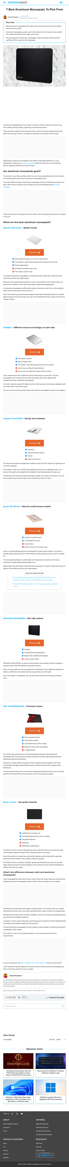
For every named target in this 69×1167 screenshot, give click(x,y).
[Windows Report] (17, 2)
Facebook (12, 1114)
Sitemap (38, 1147)
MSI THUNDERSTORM (13, 706)
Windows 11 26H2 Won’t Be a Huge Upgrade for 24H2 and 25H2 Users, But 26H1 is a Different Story (18, 1099)
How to (5, 1150)
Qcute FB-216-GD (11, 506)
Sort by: (52, 1040)
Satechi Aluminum (12, 228)
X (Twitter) (17, 1114)
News (5, 1143)
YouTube (22, 1114)
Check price (33, 252)
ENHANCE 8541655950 (14, 618)
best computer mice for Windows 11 (33, 963)
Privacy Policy (40, 1150)
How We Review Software (44, 1135)
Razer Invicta (9, 802)
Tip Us (5, 1131)
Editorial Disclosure (42, 1128)
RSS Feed (39, 1143)
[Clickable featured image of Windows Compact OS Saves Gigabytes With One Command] (51, 1087)
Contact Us (6, 1128)
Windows (6, 1158)
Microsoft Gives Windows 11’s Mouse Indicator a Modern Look (51, 1072)
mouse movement (28, 163)
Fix (4, 1147)
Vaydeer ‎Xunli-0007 (13, 418)
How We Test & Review (43, 1131)
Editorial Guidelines (42, 1124)
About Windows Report (10, 1124)
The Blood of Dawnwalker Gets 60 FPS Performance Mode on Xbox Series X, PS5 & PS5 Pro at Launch (18, 1073)
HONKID (7, 327)
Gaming (5, 1154)
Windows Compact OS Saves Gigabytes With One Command (51, 1098)
